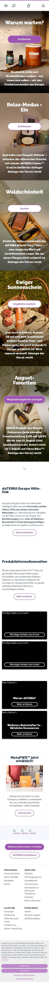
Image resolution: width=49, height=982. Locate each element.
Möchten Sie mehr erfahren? (24, 975)
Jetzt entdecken (24, 532)
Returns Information (33, 900)
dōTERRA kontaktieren (25, 855)
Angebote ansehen (24, 304)
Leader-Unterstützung (13, 928)
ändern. (4, 960)
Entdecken (24, 39)
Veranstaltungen (31, 884)
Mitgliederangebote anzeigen (24, 399)
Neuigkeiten (9, 880)
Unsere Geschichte (11, 873)
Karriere (7, 884)
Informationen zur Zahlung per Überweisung (32, 890)
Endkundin (29, 897)
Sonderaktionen (31, 880)
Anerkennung (9, 915)
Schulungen (9, 911)
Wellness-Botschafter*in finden (24, 847)
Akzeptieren (24, 966)
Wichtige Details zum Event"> (20, 624)
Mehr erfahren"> (19, 693)
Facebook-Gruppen (32, 915)
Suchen (24, 208)
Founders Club (10, 925)
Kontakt (28, 911)
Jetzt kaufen (24, 813)
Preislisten (29, 873)
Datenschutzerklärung (24, 979)
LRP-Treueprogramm (33, 877)
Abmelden (24, 971)
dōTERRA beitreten (32, 918)
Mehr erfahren (25, 596)
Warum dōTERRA (11, 877)
